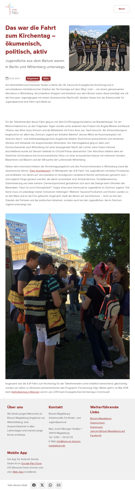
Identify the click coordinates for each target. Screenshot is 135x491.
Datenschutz (97, 422)
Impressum (96, 427)
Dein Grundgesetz (40, 170)
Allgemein (33, 78)
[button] (34, 485)
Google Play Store (31, 463)
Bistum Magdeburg (100, 418)
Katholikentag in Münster (26, 392)
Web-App (18, 472)
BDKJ (46, 78)
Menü (122, 8)
